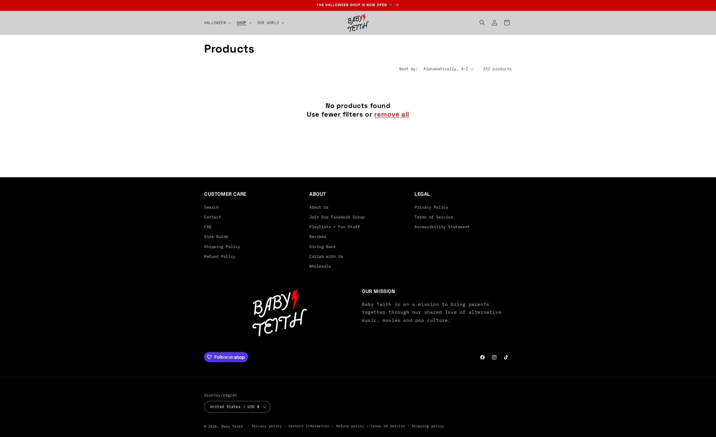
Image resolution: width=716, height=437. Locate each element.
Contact (212, 216)
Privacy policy (267, 426)
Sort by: (408, 68)
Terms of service (388, 426)
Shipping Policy (222, 246)
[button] (217, 23)
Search (211, 207)
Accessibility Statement (442, 226)
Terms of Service (433, 216)
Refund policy (350, 426)
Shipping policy (428, 426)
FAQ (207, 226)
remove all (391, 114)
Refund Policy (219, 256)
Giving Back (322, 246)
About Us (319, 207)
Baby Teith (232, 426)
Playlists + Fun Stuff (334, 226)
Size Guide (216, 236)
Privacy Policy (431, 207)
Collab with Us (326, 256)
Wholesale (320, 266)
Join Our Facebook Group (337, 216)
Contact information (309, 426)
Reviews (317, 236)
